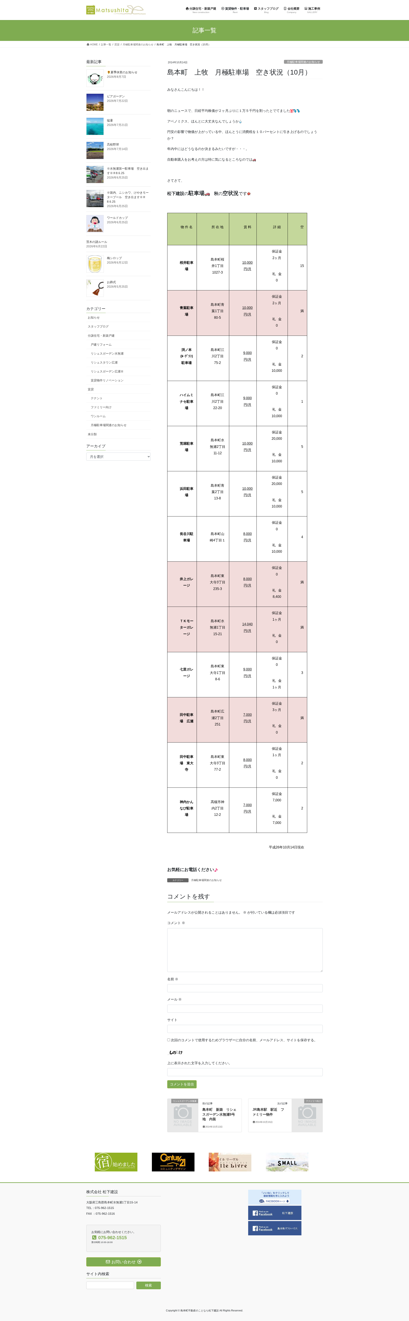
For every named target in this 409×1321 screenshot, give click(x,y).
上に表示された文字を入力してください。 (199, 1063)
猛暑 (110, 120)
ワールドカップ (117, 217)
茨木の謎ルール (96, 242)
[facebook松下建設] (274, 1212)
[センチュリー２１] (173, 1162)
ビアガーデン (116, 96)
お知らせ (94, 317)
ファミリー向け (101, 407)
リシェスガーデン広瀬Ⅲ (107, 371)
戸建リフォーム (101, 344)
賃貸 (91, 389)
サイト (172, 1020)
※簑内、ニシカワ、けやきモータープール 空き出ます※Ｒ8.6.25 (128, 197)
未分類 (92, 434)
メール (174, 999)
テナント (97, 398)
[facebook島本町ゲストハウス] (274, 1228)
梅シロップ (114, 258)
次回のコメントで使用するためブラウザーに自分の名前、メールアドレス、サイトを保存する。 (244, 1040)
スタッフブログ (98, 326)
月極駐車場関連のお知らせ (303, 61)
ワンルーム (98, 416)
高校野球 (113, 144)
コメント (176, 923)
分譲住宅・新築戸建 (101, 335)
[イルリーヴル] (230, 1162)
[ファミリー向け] (307, 1108)
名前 (172, 979)
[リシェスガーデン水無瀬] (182, 1108)
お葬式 (111, 282)
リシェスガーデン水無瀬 (107, 353)
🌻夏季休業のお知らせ (122, 72)
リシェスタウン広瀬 (104, 362)
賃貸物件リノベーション (107, 380)
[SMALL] (287, 1162)
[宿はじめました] (116, 1162)
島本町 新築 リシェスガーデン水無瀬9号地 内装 (219, 1114)
